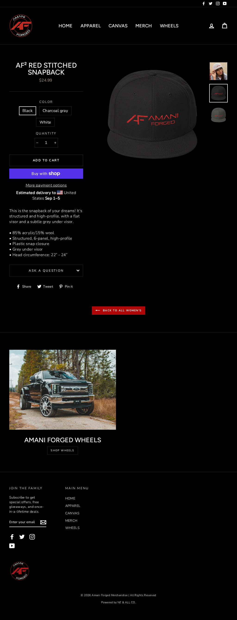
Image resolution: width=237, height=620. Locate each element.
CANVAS (118, 26)
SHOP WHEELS (62, 450)
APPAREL (91, 26)
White (45, 122)
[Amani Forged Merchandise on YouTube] (12, 546)
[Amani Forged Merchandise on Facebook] (12, 537)
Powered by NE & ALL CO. (118, 602)
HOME (65, 26)
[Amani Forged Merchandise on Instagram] (32, 537)
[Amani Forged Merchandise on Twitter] (22, 537)
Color (46, 102)
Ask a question (46, 270)
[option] (152, 115)
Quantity (46, 133)
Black (27, 110)
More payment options (46, 185)
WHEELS (169, 26)
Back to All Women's (122, 310)
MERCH (143, 26)
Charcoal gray (55, 110)
